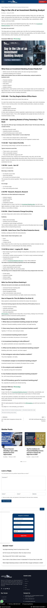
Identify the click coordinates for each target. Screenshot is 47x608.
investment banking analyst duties (9, 412)
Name (4, 494)
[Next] (44, 446)
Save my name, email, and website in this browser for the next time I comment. (20, 497)
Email (19, 494)
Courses (42, 1)
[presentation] (11, 439)
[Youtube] (7, 589)
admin (29, 456)
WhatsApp (17, 39)
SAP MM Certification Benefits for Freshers (37, 419)
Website (34, 494)
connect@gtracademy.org (30, 601)
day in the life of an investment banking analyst (11, 410)
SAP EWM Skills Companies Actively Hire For (11, 419)
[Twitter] (3, 588)
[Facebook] (1, 589)
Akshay (4, 12)
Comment (5, 477)
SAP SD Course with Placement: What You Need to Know (17, 552)
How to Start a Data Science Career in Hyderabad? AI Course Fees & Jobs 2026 (22, 559)
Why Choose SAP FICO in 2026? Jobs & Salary (14, 556)
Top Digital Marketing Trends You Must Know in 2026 (16, 549)
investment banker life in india (29, 410)
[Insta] (9, 588)
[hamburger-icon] (2, 2)
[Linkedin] (5, 588)
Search (42, 509)
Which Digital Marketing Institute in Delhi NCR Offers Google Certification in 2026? (23, 562)
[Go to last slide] (3, 446)
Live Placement (45, 224)
